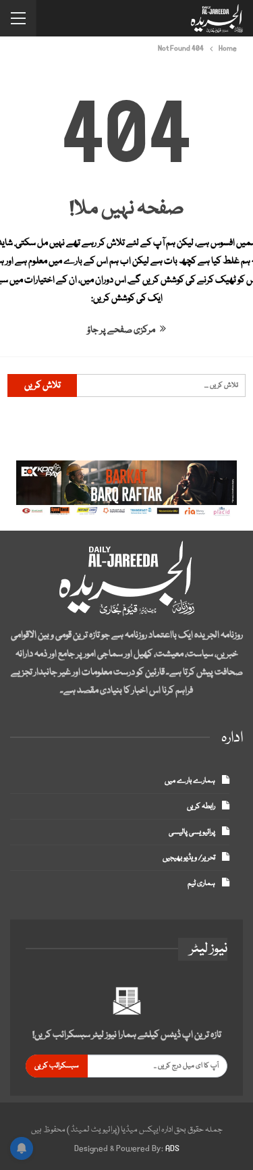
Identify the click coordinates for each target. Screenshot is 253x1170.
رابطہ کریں (201, 806)
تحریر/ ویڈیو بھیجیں (189, 857)
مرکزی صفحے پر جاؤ (122, 330)
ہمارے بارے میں (190, 781)
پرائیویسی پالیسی (192, 832)
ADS (172, 1148)
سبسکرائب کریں (56, 1065)
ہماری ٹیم (201, 883)
